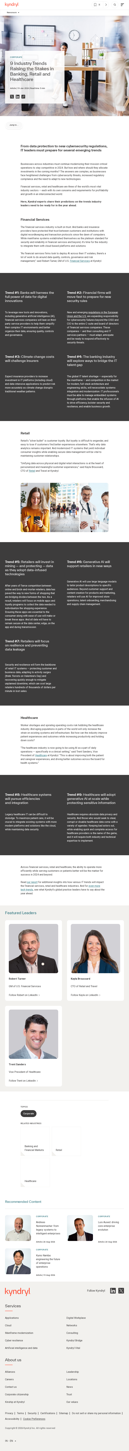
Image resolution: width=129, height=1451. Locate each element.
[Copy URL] (23, 97)
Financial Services (80, 260)
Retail (32, 470)
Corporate (16, 57)
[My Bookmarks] (106, 4)
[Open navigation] (122, 4)
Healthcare (41, 755)
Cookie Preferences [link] (34, 1418)
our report (32, 882)
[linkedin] (113, 1291)
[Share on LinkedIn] (18, 97)
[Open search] (114, 4)
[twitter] (121, 1291)
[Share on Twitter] (12, 97)
